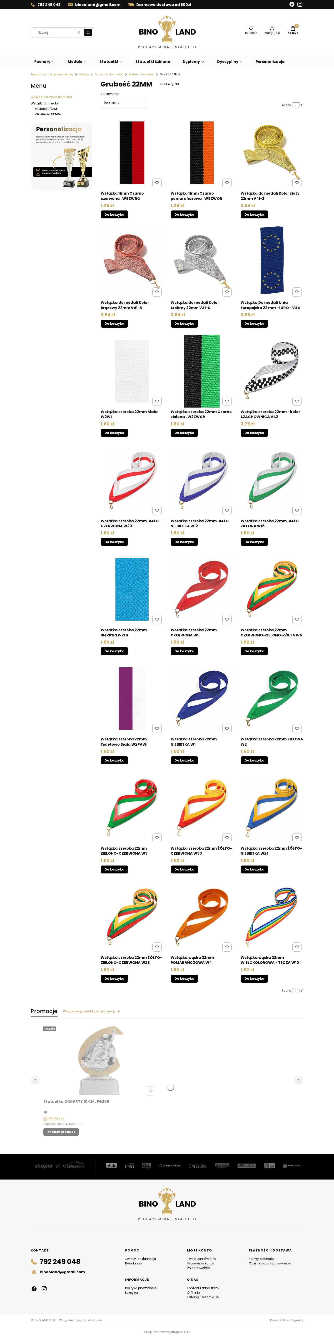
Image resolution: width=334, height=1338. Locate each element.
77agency (296, 1320)
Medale (84, 74)
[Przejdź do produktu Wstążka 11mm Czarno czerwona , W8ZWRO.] (132, 152)
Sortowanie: (110, 94)
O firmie (193, 1292)
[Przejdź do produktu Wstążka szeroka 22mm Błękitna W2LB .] (132, 589)
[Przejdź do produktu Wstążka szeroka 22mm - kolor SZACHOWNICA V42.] (272, 371)
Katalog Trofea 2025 (203, 1297)
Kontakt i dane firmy (203, 1288)
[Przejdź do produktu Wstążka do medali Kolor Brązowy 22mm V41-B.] (132, 262)
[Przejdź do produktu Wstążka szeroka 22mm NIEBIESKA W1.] (202, 698)
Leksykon (132, 1292)
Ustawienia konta (200, 1263)
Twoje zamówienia (201, 1258)
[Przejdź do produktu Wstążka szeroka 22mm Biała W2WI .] (132, 371)
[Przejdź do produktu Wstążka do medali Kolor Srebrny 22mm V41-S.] (202, 262)
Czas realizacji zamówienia (270, 1263)
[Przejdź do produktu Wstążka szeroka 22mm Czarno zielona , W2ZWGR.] (202, 371)
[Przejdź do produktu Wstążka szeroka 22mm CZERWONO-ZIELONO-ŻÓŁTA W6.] (272, 589)
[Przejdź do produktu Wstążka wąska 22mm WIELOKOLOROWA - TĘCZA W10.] (272, 917)
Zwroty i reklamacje (140, 1258)
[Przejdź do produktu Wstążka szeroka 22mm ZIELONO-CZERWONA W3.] (132, 808)
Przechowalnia (198, 1268)
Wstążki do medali (141, 74)
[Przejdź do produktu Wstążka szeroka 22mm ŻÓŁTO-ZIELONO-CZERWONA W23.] (132, 917)
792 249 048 (49, 4)
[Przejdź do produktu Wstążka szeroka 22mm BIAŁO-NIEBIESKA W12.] (202, 480)
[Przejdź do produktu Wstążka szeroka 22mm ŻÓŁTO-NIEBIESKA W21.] (272, 808)
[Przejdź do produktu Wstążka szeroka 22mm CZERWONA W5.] (202, 589)
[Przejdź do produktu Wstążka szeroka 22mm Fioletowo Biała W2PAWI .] (132, 698)
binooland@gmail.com (97, 4)
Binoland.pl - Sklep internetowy (52, 74)
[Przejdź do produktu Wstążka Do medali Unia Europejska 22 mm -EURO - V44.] (272, 262)
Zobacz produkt (61, 1132)
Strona (286, 105)
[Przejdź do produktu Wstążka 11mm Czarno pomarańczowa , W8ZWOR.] (202, 152)
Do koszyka (114, 214)
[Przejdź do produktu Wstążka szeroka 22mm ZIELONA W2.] (272, 698)
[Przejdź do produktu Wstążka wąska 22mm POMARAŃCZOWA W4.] (202, 917)
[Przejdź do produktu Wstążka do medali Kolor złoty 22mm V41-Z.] (272, 152)
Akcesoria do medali (109, 74)
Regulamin (133, 1263)
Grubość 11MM (46, 108)
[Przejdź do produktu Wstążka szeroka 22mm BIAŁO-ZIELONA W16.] (272, 480)
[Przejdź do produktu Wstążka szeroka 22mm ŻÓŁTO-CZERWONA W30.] (202, 808)
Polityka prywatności (141, 1288)
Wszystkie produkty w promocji (89, 1011)
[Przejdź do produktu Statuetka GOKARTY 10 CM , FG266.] (100, 1061)
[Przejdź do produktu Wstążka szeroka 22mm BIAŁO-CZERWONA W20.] (132, 480)
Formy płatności (261, 1258)
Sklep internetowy (165, 1332)
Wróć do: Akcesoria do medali (51, 97)
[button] (88, 32)
